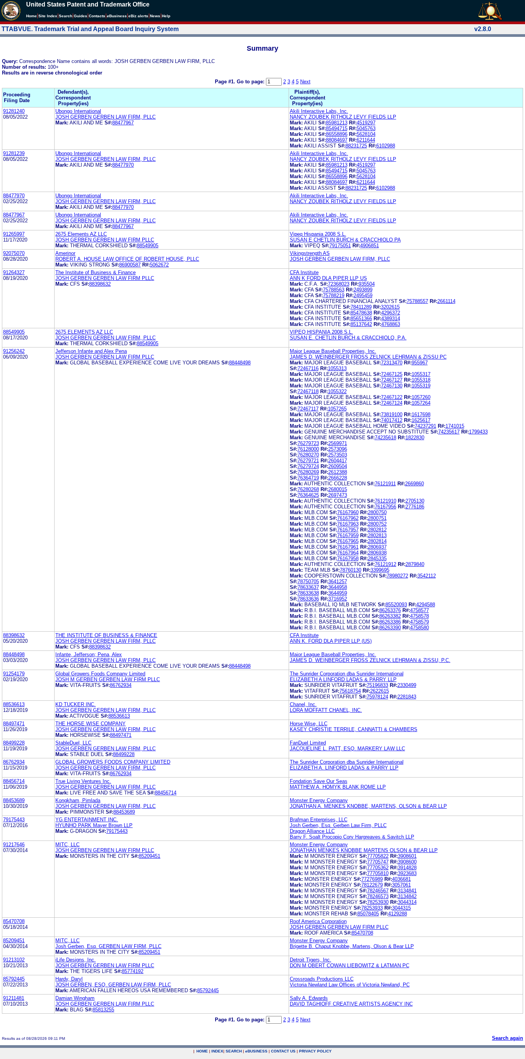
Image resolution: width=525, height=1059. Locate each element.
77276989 (372, 879)
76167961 (348, 547)
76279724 (308, 466)
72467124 (391, 403)
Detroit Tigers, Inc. (310, 960)
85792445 (14, 979)
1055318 (421, 380)
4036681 (401, 879)
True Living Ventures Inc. (83, 781)
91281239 (14, 153)
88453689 (14, 800)
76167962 (348, 518)
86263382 (390, 616)
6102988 (385, 146)
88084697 (336, 140)
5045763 (366, 128)
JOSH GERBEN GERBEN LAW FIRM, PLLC (105, 117)
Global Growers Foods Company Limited (100, 674)
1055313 (337, 368)
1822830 (414, 437)
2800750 (377, 512)
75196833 (377, 685)
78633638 (308, 593)
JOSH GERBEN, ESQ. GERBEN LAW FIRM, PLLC (113, 985)
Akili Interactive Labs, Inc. (319, 111)
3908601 (407, 856)
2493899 (363, 290)
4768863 (390, 324)
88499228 (14, 743)
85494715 (336, 128)
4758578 (419, 616)
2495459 (363, 295)
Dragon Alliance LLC (312, 831)
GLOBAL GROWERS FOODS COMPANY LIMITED (112, 762)
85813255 (103, 1010)
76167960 (348, 512)
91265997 (14, 234)
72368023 (338, 284)
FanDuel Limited (308, 743)
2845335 (377, 558)
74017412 (391, 420)
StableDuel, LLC (73, 743)
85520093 (396, 604)
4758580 (419, 627)
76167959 (348, 535)
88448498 (240, 363)
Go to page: (251, 81)
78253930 (378, 902)
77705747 (378, 862)
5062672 (159, 265)
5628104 (366, 134)
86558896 (336, 134)
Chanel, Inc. (303, 704)
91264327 (14, 272)
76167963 (348, 524)
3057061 (401, 885)
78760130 (350, 570)
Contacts (97, 16)
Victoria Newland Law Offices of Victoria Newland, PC (350, 985)
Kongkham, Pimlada (77, 800)
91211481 (13, 998)
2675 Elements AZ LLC (81, 234)
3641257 (337, 581)
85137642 (361, 324)
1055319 (421, 386)
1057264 (421, 403)
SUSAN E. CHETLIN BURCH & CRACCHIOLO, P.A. (348, 338)
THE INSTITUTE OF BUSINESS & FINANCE (106, 635)
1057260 (421, 397)
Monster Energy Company (319, 800)
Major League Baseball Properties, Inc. (333, 351)
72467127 (391, 380)
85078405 (368, 914)
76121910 (385, 501)
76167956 (385, 507)
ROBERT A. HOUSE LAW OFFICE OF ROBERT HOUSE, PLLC (127, 259)
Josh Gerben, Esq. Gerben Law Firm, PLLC (338, 825)
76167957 (348, 530)
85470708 (14, 921)
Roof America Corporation (318, 921)
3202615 (390, 307)
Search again (507, 1038)
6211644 (366, 140)
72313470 (391, 363)
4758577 (419, 610)
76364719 (308, 478)
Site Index (47, 16)
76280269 (308, 472)
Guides (80, 16)
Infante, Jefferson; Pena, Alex (88, 654)
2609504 (337, 466)
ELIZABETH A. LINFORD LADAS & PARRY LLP (344, 768)
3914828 (407, 867)
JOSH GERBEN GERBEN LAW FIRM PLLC (104, 240)
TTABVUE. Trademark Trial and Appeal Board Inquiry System (90, 29)
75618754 (350, 691)
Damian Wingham (75, 998)
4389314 (390, 318)
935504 (367, 284)
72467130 (391, 386)
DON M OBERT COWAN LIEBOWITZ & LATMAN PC (349, 965)
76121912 (385, 564)
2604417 (337, 460)
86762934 (120, 685)
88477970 (123, 165)
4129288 (397, 914)
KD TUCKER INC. (75, 704)
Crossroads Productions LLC (322, 979)
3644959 (337, 593)
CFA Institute (304, 272)
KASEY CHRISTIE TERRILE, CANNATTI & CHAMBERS (353, 729)
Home (31, 16)
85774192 (132, 971)
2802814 (377, 541)
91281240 (14, 111)
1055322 (337, 391)
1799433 (478, 432)
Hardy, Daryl (69, 979)
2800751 (377, 518)
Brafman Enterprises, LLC (318, 819)
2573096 (337, 449)
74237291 (425, 426)
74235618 (385, 437)
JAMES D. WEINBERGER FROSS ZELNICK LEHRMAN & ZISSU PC (368, 357)
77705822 (378, 856)
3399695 (379, 570)
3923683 (407, 873)
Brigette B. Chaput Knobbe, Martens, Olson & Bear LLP (352, 946)
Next (305, 81)
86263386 (390, 622)
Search (65, 16)
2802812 (377, 530)
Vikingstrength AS (310, 253)
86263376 (390, 610)
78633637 (308, 587)
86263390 (390, 627)
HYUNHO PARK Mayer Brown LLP (94, 825)
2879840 (414, 564)
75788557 (417, 301)
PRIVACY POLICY (315, 1051)
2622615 (379, 691)
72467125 (391, 374)
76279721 (308, 460)
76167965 (348, 541)
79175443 (14, 819)
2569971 (337, 443)
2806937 (377, 547)
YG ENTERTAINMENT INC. (86, 819)
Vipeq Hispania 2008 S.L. (318, 234)
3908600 (407, 862)
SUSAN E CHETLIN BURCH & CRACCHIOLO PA (345, 240)
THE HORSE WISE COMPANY (90, 723)
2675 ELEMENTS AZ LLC (84, 332)
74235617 (449, 432)
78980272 (397, 576)
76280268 (308, 489)
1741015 (454, 426)
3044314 (407, 902)
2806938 (377, 553)
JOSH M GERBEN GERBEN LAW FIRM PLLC (107, 679)
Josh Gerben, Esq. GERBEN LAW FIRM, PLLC (108, 946)
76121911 (385, 483)
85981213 (336, 123)
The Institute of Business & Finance (95, 272)
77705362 (378, 867)
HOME (202, 1051)
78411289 (361, 307)
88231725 (356, 146)
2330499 (406, 685)
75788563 (333, 290)
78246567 (378, 891)
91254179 (14, 674)
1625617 (421, 420)
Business (117, 16)
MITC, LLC (67, 844)
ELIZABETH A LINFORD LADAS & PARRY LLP (343, 679)
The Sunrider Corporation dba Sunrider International (347, 674)
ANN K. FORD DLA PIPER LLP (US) (331, 641)
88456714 (14, 781)
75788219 (333, 295)
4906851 (369, 245)
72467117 (308, 409)
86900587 (130, 265)
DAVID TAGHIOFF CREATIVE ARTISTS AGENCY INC (351, 1004)
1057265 (337, 409)
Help (166, 16)
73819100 (391, 414)
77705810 (378, 873)
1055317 (421, 374)
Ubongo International (78, 111)
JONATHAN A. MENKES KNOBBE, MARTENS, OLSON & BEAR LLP (368, 806)
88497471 (14, 723)
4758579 (419, 622)
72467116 (308, 368)
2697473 (337, 495)
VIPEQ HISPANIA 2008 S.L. (321, 332)
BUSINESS (256, 1051)
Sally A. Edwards (309, 998)
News (155, 16)
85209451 (149, 856)
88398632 (100, 284)
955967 (420, 363)
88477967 (123, 123)
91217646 (14, 844)
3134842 (407, 896)
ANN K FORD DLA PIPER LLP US (328, 278)
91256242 (14, 351)
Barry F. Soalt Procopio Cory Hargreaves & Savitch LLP (352, 837)
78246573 (378, 896)
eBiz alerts (138, 16)
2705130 (414, 501)
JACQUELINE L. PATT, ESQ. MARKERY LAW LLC (347, 748)
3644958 (337, 587)
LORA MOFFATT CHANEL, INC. (326, 710)
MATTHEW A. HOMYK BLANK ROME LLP (338, 787)
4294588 (425, 604)
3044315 (401, 908)
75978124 (377, 697)
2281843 (406, 697)
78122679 (372, 885)
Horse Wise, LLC (308, 723)
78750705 (308, 581)
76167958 (348, 558)
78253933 (372, 908)
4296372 (390, 313)
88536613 (14, 704)
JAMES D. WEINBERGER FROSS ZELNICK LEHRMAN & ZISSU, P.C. (370, 660)
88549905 (147, 245)
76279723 (308, 443)
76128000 (308, 449)
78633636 (308, 599)
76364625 (308, 495)
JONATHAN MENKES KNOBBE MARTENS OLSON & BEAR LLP (364, 850)
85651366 (361, 318)
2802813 (377, 535)
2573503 (337, 455)
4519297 (366, 123)
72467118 (308, 391)
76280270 (308, 455)
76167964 (348, 553)
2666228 (337, 478)
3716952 (337, 599)
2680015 (337, 489)
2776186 (414, 507)
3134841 (407, 891)
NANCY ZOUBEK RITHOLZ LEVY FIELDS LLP (343, 117)
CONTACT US (283, 1051)
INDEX (217, 1051)
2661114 (446, 301)
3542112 (426, 576)
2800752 (377, 524)
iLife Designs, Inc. (75, 960)
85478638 (361, 313)
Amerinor (65, 253)
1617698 (421, 414)
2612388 (337, 472)
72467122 (391, 397)
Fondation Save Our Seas (318, 781)
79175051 (340, 245)
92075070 (14, 253)
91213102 (14, 960)
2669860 (414, 483)
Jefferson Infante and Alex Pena (91, 351)
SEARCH (234, 1051)
